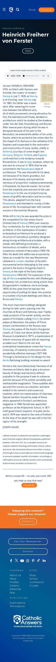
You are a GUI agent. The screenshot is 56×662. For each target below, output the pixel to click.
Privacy (22, 638)
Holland (28, 155)
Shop (32, 10)
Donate (46, 10)
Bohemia (7, 151)
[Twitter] (16, 560)
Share (28, 51)
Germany (7, 155)
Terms (15, 638)
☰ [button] (4, 9)
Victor (35, 318)
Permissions (17, 606)
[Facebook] (11, 560)
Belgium (18, 155)
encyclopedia (13, 28)
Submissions (17, 602)
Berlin (6, 360)
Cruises (33, 585)
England (42, 155)
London (20, 261)
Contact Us (30, 638)
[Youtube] (22, 560)
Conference (36, 582)
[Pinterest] (33, 560)
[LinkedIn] (44, 560)
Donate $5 (29, 485)
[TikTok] (38, 560)
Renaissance (27, 168)
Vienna (6, 96)
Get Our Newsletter (28, 541)
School (33, 578)
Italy (29, 161)
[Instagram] (27, 560)
